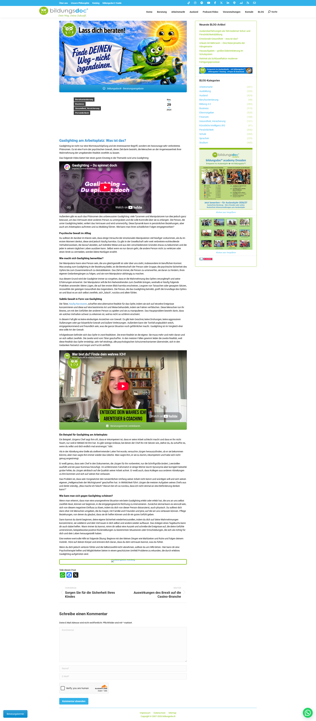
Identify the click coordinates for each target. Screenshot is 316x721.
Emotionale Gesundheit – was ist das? (218, 38)
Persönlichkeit (82, 113)
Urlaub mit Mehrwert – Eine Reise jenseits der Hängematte (222, 45)
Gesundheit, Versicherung (87, 108)
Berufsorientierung (84, 99)
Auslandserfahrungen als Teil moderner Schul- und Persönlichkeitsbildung (224, 33)
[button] (308, 713)
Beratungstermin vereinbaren (125, 426)
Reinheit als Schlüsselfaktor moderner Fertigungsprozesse (218, 60)
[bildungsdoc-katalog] (123, 561)
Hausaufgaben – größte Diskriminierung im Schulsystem (221, 52)
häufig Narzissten (78, 303)
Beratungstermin (15, 714)
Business (79, 104)
